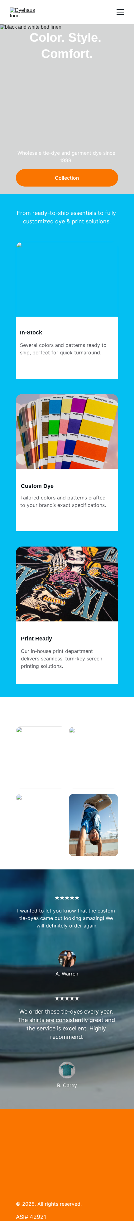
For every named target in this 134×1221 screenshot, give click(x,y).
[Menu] (120, 12)
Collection (67, 178)
